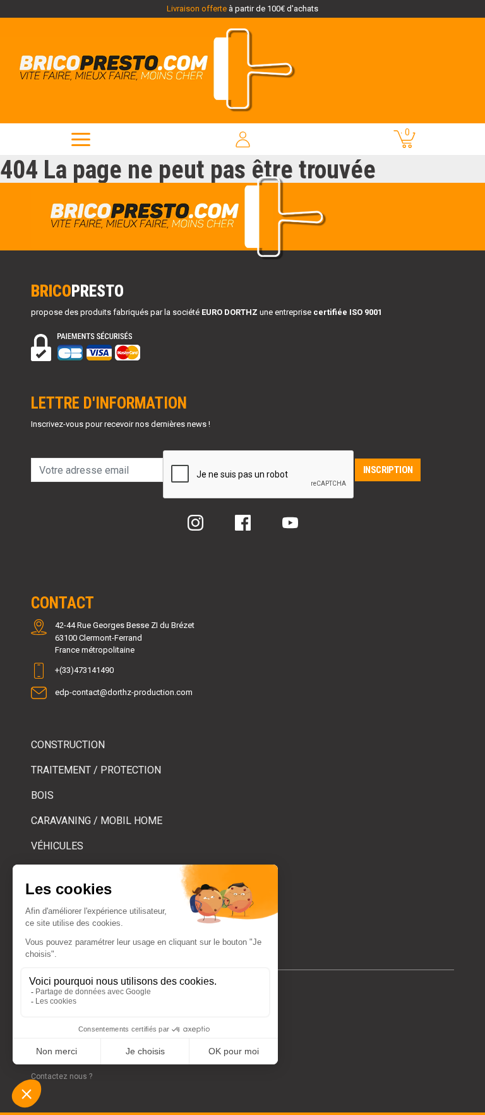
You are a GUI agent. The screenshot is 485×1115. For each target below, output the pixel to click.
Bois (42, 795)
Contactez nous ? (61, 1076)
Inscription (387, 470)
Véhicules (57, 846)
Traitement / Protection (96, 770)
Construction (68, 745)
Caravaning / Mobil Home (96, 821)
